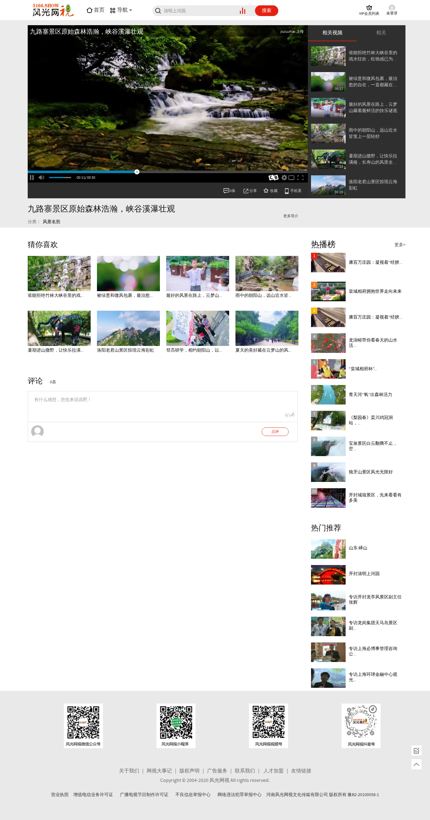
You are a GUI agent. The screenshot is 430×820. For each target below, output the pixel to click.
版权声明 (189, 771)
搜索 (266, 11)
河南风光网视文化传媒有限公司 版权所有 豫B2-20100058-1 (322, 795)
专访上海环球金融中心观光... (373, 677)
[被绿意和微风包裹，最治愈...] (128, 273)
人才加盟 (273, 771)
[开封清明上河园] (328, 575)
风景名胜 (51, 222)
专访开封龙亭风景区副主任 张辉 (375, 599)
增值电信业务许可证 (93, 795)
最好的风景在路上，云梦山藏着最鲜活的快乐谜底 (373, 108)
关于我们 (129, 771)
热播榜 (323, 244)
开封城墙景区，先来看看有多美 (375, 497)
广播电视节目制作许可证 (144, 795)
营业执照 (60, 795)
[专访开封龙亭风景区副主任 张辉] (328, 600)
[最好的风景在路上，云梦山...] (197, 273)
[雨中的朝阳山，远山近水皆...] (266, 273)
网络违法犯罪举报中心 (240, 795)
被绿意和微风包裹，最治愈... (125, 295)
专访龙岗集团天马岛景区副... (373, 625)
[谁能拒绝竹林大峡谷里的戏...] (59, 273)
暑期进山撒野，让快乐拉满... (55, 350)
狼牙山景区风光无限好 (371, 472)
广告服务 (217, 771)
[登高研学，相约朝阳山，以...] (197, 328)
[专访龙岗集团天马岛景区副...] (328, 626)
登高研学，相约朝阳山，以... (194, 350)
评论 (35, 381)
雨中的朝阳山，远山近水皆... (263, 295)
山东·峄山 (358, 548)
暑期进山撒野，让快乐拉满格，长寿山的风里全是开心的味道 (373, 159)
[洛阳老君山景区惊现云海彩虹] (128, 328)
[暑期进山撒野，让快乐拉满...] (59, 328)
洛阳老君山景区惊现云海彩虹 (373, 185)
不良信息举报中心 (193, 795)
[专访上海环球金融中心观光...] (328, 678)
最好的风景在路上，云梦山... (194, 295)
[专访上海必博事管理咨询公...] (328, 652)
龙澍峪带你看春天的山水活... (373, 342)
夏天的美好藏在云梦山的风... (263, 350)
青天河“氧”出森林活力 (370, 395)
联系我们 (245, 771)
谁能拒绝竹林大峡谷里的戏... (55, 295)
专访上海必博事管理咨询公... (373, 651)
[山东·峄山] (328, 549)
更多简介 (290, 216)
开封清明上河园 (364, 574)
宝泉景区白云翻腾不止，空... (373, 446)
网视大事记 (159, 771)
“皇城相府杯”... (363, 369)
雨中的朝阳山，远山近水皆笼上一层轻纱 (373, 133)
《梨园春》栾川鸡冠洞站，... (371, 420)
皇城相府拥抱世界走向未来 (375, 291)
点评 (275, 431)
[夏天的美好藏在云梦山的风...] (266, 328)
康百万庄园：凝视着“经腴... (375, 262)
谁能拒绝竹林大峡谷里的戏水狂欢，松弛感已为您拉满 (373, 56)
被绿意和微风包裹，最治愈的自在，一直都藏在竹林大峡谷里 (373, 82)
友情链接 (301, 771)
